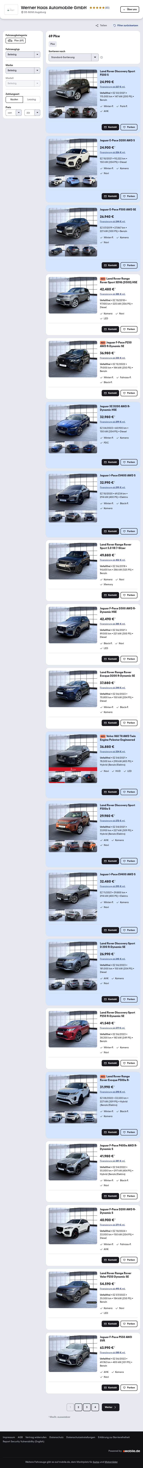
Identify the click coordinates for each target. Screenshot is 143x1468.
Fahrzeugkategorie (16, 35)
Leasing (31, 99)
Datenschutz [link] (56, 1437)
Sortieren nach (57, 51)
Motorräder (111, 1461)
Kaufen (14, 99)
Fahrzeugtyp (13, 49)
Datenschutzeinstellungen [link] (80, 1437)
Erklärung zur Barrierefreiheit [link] (114, 1437)
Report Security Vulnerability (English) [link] (23, 1441)
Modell (10, 78)
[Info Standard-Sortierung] (101, 57)
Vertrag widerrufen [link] (36, 1437)
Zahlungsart (12, 94)
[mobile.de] (131, 1451)
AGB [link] (20, 1437)
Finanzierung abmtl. (112, 87)
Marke (9, 65)
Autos (96, 1461)
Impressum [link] (9, 1437)
